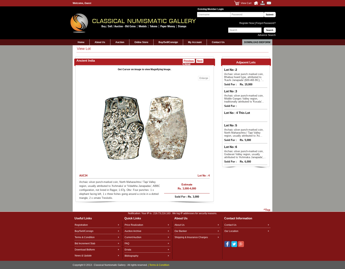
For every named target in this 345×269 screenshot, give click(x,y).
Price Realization (134, 225)
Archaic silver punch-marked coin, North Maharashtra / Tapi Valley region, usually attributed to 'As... (244, 132)
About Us (100, 42)
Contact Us (218, 42)
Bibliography (131, 255)
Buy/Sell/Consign (168, 42)
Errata (128, 249)
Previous (189, 60)
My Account (195, 42)
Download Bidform (257, 42)
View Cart (246, 3)
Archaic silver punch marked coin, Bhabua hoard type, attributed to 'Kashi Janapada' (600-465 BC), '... (244, 77)
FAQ (127, 243)
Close (186, 64)
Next (199, 60)
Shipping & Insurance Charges (191, 237)
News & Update (83, 255)
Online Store (141, 42)
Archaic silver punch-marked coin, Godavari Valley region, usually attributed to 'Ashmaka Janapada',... (245, 154)
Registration (81, 225)
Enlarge (203, 78)
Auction (119, 42)
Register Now (247, 23)
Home (81, 42)
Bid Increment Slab (85, 243)
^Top (267, 209)
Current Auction (133, 237)
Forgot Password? (265, 23)
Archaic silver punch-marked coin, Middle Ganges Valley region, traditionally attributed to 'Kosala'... (244, 98)
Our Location (231, 231)
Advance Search (267, 35)
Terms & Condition (85, 237)
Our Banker (180, 231)
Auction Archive (133, 231)
